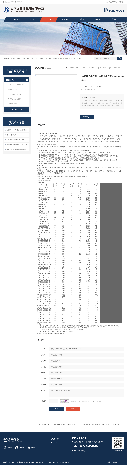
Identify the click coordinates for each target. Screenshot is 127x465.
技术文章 (81, 19)
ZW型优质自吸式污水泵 (46, 58)
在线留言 (115, 2)
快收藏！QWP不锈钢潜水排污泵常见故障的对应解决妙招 (18, 130)
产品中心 (49, 19)
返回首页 (109, 2)
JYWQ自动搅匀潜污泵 (15, 99)
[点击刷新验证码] (64, 401)
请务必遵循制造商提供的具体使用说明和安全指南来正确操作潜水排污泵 (18, 149)
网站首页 (17, 19)
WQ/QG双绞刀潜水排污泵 (16, 84)
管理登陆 (121, 462)
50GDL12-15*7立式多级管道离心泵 (63, 58)
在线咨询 (86, 117)
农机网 (115, 462)
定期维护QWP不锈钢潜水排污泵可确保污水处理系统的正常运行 (18, 144)
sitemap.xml (66, 462)
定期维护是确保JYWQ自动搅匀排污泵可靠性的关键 (18, 139)
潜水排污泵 (10, 80)
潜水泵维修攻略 (11, 135)
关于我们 (33, 19)
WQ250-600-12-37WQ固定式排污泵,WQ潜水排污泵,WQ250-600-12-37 (65, 424)
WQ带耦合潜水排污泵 (15, 89)
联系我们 (121, 2)
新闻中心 (65, 19)
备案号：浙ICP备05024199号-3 (51, 462)
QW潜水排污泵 (13, 103)
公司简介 (9, 447)
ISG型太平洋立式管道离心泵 (30, 58)
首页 (77, 68)
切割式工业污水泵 (16, 58)
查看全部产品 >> (17, 110)
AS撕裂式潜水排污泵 (14, 94)
